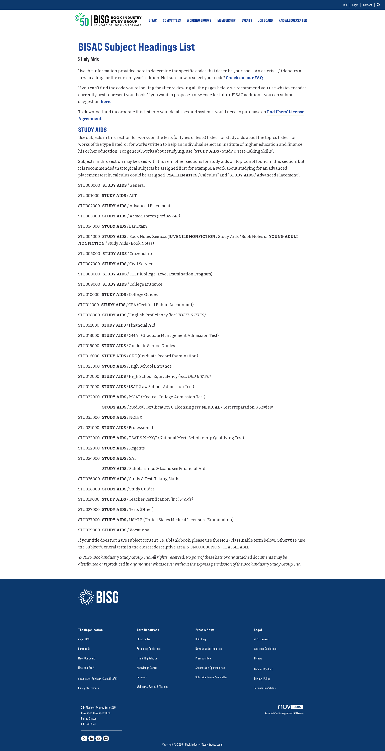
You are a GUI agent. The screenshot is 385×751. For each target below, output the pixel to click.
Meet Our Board (86, 658)
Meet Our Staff (86, 667)
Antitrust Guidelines (265, 648)
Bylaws (258, 658)
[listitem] (347, 4)
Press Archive (203, 658)
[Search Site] (379, 4)
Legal (220, 744)
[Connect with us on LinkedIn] (91, 738)
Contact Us (84, 648)
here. (106, 101)
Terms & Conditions (265, 688)
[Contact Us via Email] (106, 738)
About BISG (84, 639)
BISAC (153, 20)
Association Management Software (284, 713)
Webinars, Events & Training (153, 686)
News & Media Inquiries (209, 648)
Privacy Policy (262, 678)
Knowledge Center (147, 667)
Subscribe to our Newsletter (211, 677)
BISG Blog (201, 639)
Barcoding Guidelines (149, 648)
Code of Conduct (263, 669)
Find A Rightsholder (148, 658)
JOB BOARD (265, 20)
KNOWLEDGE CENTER (293, 20)
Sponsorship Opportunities (210, 667)
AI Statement (261, 639)
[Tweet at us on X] (84, 738)
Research (142, 677)
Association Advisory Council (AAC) (98, 678)
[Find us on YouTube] (98, 738)
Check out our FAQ (244, 77)
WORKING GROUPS (199, 20)
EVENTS (247, 20)
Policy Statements (88, 688)
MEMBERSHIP (226, 20)
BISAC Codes (144, 639)
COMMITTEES (172, 20)
